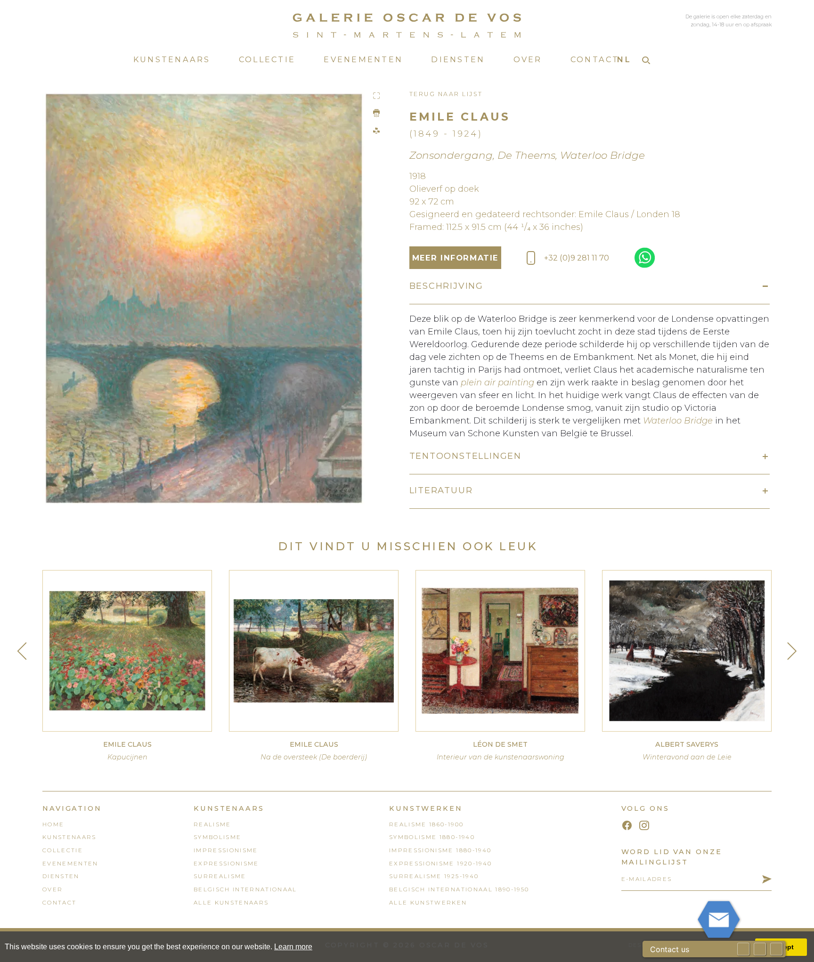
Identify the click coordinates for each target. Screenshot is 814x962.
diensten (458, 59)
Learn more (293, 947)
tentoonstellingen (465, 456)
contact (594, 59)
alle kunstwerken (428, 902)
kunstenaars (172, 59)
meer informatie (455, 257)
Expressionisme (226, 863)
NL (624, 59)
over (527, 59)
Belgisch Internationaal (245, 889)
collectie (267, 59)
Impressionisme (226, 850)
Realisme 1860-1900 (426, 824)
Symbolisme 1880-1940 (432, 837)
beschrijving (446, 286)
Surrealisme (220, 876)
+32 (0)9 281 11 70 (576, 257)
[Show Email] (743, 949)
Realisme (212, 824)
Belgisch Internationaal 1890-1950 (459, 889)
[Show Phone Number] (760, 949)
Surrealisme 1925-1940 (434, 876)
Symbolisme (217, 837)
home (53, 824)
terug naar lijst (446, 94)
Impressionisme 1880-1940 (440, 850)
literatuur (441, 490)
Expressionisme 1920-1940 (440, 863)
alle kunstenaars (231, 902)
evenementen (363, 59)
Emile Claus (460, 116)
